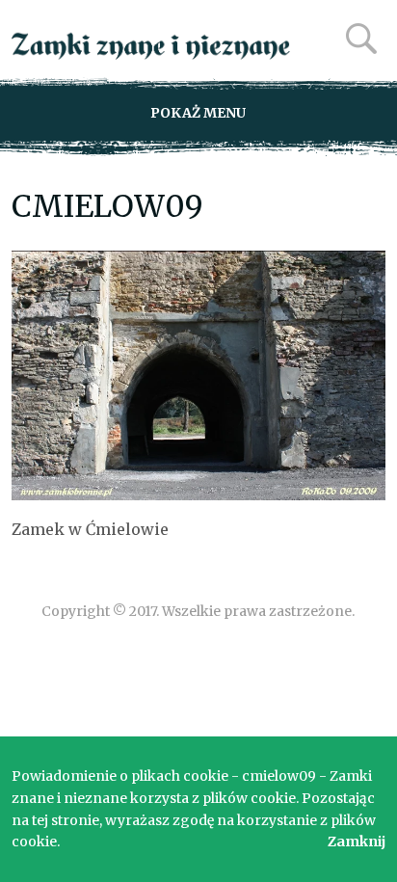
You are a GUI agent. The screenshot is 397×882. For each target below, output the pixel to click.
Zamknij (356, 841)
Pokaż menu (198, 112)
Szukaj (361, 38)
